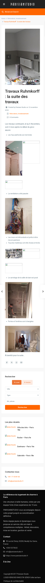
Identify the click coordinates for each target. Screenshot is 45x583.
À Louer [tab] (16, 382)
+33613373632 (12, 548)
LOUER (6, 577)
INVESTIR (20, 577)
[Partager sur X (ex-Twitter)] (11, 362)
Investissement (21, 18)
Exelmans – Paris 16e (25, 446)
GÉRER (27, 577)
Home (3, 18)
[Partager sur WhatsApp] (16, 362)
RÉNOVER (13, 577)
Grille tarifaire (35, 577)
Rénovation (11, 18)
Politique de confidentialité (14, 581)
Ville (8, 389)
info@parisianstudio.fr (15, 481)
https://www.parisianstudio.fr (17, 556)
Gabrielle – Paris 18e (25, 456)
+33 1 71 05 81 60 (14, 477)
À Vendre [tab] (27, 382)
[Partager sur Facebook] (7, 362)
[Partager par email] (21, 362)
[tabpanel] (22, 398)
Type (8, 395)
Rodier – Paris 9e (24, 438)
